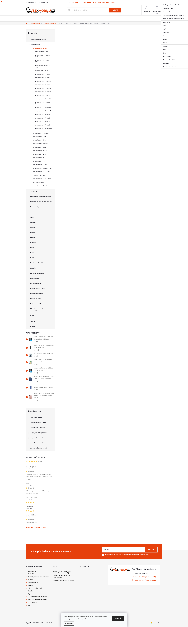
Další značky (34, 258)
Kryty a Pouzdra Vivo (39, 161)
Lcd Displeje (34, 316)
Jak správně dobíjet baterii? (38, 448)
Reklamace (31, 585)
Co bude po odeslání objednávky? (38, 597)
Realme (32, 237)
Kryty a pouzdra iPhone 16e (42, 78)
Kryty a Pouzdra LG (38, 158)
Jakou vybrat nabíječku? (37, 428)
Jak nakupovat (32, 571)
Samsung (33, 222)
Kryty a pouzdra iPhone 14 (42, 88)
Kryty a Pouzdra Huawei (40, 151)
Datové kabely (34, 278)
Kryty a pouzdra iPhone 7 (42, 121)
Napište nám (31, 594)
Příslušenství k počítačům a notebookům (39, 310)
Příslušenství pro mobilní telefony (40, 197)
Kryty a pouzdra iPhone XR (42, 111)
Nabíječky (33, 268)
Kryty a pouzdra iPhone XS (42, 107)
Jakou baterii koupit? (36, 443)
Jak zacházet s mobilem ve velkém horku (63, 581)
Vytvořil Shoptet (157, 623)
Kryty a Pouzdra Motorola (40, 144)
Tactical (32, 321)
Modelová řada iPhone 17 (42, 71)
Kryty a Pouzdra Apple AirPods (42, 179)
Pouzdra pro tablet (38, 182)
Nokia (32, 248)
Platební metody (33, 582)
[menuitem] (174, 5)
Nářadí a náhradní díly (37, 273)
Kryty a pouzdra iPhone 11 (42, 99)
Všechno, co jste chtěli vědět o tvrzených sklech (62, 576)
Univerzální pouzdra (39, 175)
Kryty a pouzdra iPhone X (42, 114)
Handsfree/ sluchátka (37, 263)
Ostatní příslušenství (36, 294)
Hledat (115, 10)
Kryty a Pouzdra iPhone (40, 48)
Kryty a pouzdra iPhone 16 (42, 81)
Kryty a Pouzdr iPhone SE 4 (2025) (42, 66)
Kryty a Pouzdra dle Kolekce (41, 172)
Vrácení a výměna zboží (35, 588)
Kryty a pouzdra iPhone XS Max (42, 103)
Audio (32, 212)
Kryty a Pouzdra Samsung (40, 133)
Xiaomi (32, 227)
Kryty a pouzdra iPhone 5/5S (43, 129)
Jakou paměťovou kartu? (38, 422)
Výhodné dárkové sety (41, 52)
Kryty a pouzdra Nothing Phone (42, 168)
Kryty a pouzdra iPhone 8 (42, 118)
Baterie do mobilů (36, 304)
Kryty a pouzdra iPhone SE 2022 (42, 61)
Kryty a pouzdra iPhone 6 (42, 125)
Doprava (30, 580)
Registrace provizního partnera (37, 599)
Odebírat (151, 550)
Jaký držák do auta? (36, 438)
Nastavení (69, 623)
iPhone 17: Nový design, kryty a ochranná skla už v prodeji (62, 572)
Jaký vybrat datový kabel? (38, 433)
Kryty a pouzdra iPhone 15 (42, 85)
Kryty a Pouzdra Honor (40, 140)
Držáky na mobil (35, 283)
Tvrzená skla (34, 191)
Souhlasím (118, 618)
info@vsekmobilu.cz (141, 573)
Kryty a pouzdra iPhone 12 (42, 95)
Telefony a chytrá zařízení (38, 39)
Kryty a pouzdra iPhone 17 (42, 74)
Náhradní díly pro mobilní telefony (41, 202)
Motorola (33, 242)
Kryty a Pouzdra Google (40, 165)
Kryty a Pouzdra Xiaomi (40, 137)
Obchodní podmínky (34, 574)
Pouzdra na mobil (35, 299)
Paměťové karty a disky (37, 288)
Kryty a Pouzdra (36, 44)
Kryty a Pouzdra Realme (40, 147)
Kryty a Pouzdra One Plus (40, 186)
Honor (32, 253)
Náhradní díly (34, 207)
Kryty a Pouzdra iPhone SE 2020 (42, 56)
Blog (29, 605)
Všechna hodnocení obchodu (36, 527)
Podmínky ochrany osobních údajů (38, 577)
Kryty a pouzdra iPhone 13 (42, 92)
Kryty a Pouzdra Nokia (39, 154)
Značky (32, 326)
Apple (32, 217)
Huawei (32, 232)
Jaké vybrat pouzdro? (36, 417)
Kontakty (30, 591)
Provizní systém (32, 602)
